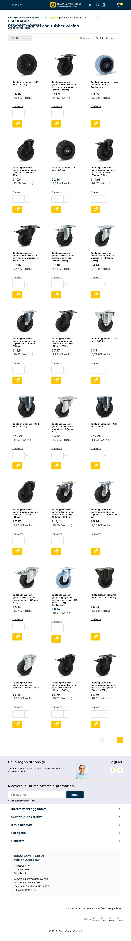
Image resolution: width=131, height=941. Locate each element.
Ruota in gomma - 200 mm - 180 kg (25, 425)
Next (120, 740)
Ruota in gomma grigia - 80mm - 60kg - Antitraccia (104, 85)
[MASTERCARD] (95, 919)
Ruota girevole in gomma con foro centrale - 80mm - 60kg (26, 685)
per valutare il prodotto (67, 17)
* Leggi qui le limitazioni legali (21, 800)
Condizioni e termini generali (79, 908)
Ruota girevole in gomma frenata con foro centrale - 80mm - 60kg (25, 598)
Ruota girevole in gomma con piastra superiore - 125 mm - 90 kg (104, 513)
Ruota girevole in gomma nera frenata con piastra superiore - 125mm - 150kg (64, 86)
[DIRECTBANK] (103, 919)
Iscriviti (75, 794)
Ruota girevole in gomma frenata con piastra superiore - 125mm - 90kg (63, 257)
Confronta (17, 106)
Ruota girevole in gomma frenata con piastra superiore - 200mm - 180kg (63, 513)
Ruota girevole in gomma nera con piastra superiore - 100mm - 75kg (62, 342)
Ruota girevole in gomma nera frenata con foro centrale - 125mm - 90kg (103, 171)
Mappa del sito (115, 908)
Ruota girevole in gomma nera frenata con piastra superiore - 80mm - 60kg (25, 257)
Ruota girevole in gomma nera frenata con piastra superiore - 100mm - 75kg (104, 686)
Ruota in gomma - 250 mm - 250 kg (104, 425)
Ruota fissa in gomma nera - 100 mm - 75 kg (103, 596)
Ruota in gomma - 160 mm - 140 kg (25, 83)
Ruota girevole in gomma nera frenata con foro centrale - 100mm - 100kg (63, 686)
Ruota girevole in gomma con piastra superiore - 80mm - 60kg (63, 428)
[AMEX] (112, 919)
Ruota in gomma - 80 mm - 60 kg (64, 169)
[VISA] (87, 919)
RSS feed (100, 908)
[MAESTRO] (120, 919)
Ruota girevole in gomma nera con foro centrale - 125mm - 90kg (25, 171)
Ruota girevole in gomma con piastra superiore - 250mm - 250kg (24, 342)
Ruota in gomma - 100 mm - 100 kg (104, 340)
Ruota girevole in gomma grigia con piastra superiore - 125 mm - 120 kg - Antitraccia (64, 599)
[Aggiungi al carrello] (17, 123)
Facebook (113, 770)
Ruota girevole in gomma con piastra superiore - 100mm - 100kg (102, 257)
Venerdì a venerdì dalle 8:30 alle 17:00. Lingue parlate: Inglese (27, 17)
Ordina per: (86, 38)
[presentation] (35, 17)
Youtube (120, 770)
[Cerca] (97, 5)
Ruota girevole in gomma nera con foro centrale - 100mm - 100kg (25, 513)
